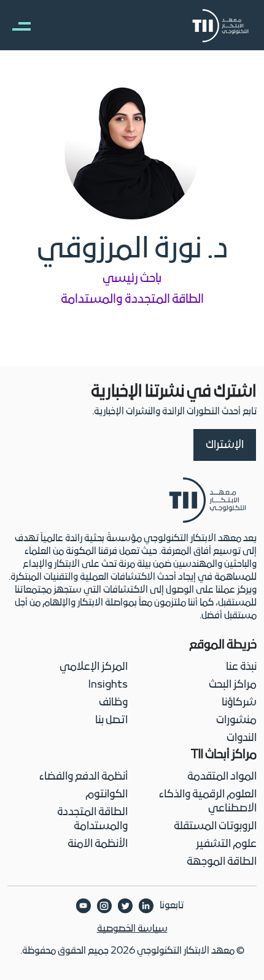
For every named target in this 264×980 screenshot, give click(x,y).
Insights (108, 685)
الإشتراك (225, 445)
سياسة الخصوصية (132, 929)
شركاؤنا (239, 703)
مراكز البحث (233, 685)
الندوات (242, 738)
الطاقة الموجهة (222, 862)
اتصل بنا (111, 720)
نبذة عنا (241, 667)
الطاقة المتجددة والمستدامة (92, 819)
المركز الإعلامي (94, 667)
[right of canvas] (15, 25)
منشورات (236, 720)
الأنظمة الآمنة (98, 844)
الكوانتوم (106, 795)
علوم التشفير (226, 844)
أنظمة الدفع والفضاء (83, 777)
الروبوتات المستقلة (215, 826)
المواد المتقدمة (222, 777)
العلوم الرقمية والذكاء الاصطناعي (208, 802)
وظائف (113, 703)
